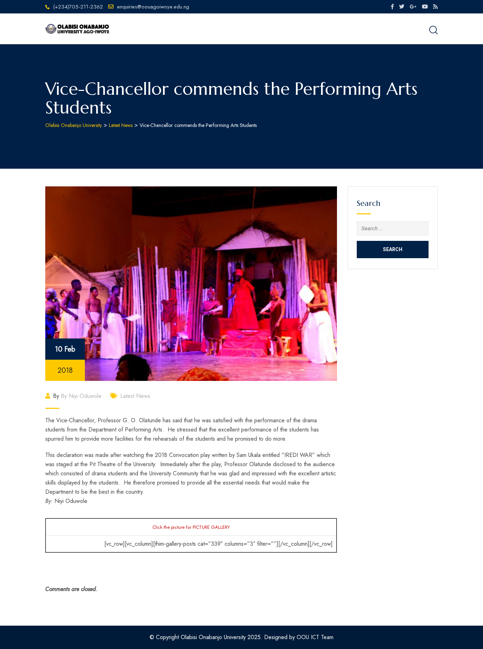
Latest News (135, 396)
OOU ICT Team (315, 637)
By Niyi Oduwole (81, 396)
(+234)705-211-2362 (78, 7)
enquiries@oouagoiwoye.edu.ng (153, 7)
